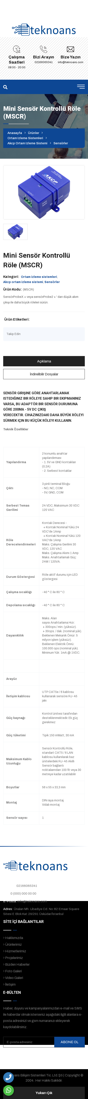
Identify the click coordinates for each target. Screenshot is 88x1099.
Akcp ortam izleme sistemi (27, 143)
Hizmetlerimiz (15, 951)
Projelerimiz (13, 958)
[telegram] (46, 1055)
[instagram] (54, 1055)
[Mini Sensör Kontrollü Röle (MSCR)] (44, 192)
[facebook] (38, 1055)
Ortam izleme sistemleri (25, 138)
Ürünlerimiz (13, 944)
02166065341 (44, 62)
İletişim (10, 984)
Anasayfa (14, 133)
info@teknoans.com (70, 62)
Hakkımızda (13, 938)
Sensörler (60, 143)
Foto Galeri (13, 971)
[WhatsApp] (8, 1090)
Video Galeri (13, 978)
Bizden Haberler (17, 964)
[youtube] (72, 1055)
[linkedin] (63, 1055)
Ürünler (33, 133)
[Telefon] (8, 1077)
